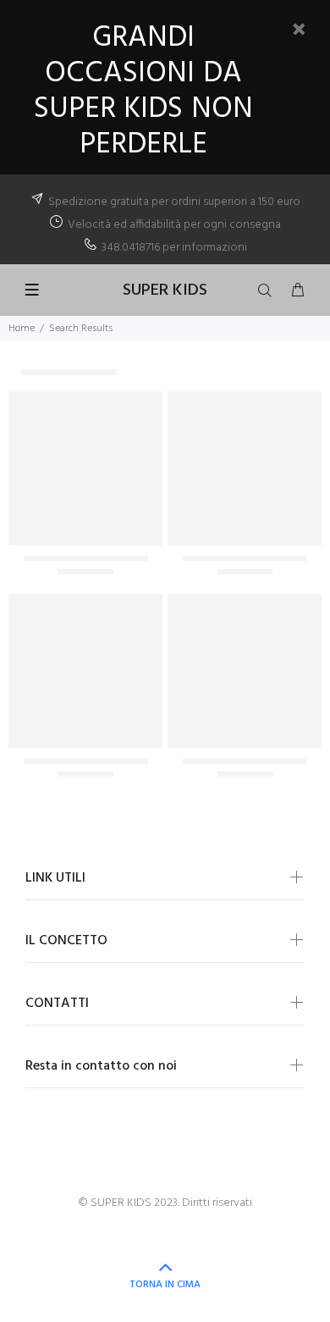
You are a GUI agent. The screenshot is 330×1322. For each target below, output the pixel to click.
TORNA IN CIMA (165, 1284)
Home (21, 328)
